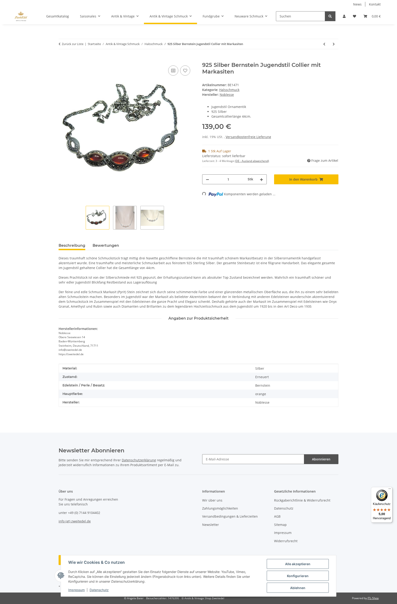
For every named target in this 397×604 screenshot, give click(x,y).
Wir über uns (212, 500)
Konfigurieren (298, 576)
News (357, 4)
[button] (344, 16)
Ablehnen (297, 588)
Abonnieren (321, 459)
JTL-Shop (373, 598)
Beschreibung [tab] (72, 245)
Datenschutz (99, 590)
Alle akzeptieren (297, 564)
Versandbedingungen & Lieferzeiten (230, 516)
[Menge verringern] (207, 179)
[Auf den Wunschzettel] (185, 70)
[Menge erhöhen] (261, 179)
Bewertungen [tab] (106, 245)
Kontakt (375, 4)
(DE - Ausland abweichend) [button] (252, 161)
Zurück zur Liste (72, 44)
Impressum (76, 590)
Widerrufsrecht (286, 541)
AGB (277, 516)
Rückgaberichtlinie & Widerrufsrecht (302, 500)
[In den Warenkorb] (62, 59)
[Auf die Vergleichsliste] (173, 70)
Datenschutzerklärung (139, 460)
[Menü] (389, 490)
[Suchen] (330, 16)
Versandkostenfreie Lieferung (248, 137)
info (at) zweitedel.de (75, 521)
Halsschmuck (229, 90)
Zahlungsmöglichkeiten (220, 508)
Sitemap (280, 524)
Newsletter (210, 524)
